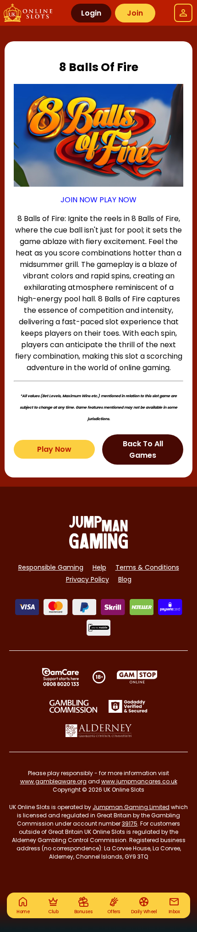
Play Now (54, 449)
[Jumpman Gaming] (98, 546)
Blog (124, 579)
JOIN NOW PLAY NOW (98, 199)
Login (91, 13)
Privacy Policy (87, 579)
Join (135, 13)
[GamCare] (60, 677)
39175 (129, 823)
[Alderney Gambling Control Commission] (99, 730)
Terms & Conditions (147, 567)
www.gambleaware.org (53, 781)
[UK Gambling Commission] (73, 706)
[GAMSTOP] (137, 677)
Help (99, 567)
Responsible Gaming (50, 567)
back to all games (143, 449)
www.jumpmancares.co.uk (139, 781)
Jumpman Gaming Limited (131, 807)
